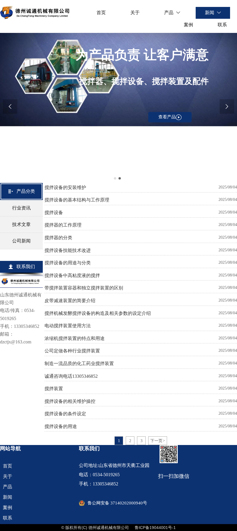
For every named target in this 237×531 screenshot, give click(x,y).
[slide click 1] (119, 178)
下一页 (157, 441)
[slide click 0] (115, 178)
